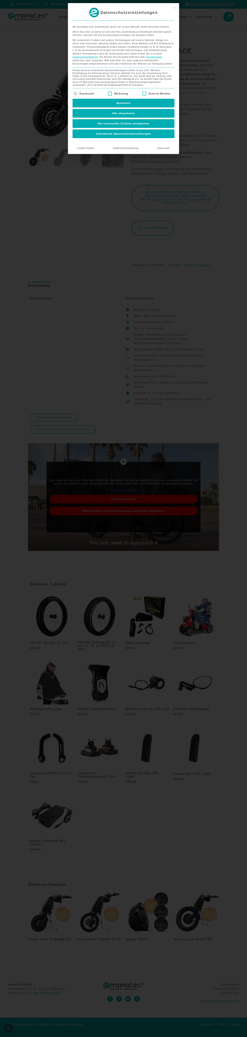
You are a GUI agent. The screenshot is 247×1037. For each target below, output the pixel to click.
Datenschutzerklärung (85, 57)
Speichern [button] (123, 103)
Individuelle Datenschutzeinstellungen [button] (123, 133)
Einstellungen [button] (154, 57)
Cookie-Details (85, 148)
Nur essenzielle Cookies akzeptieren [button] (123, 123)
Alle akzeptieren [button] (123, 113)
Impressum (163, 148)
